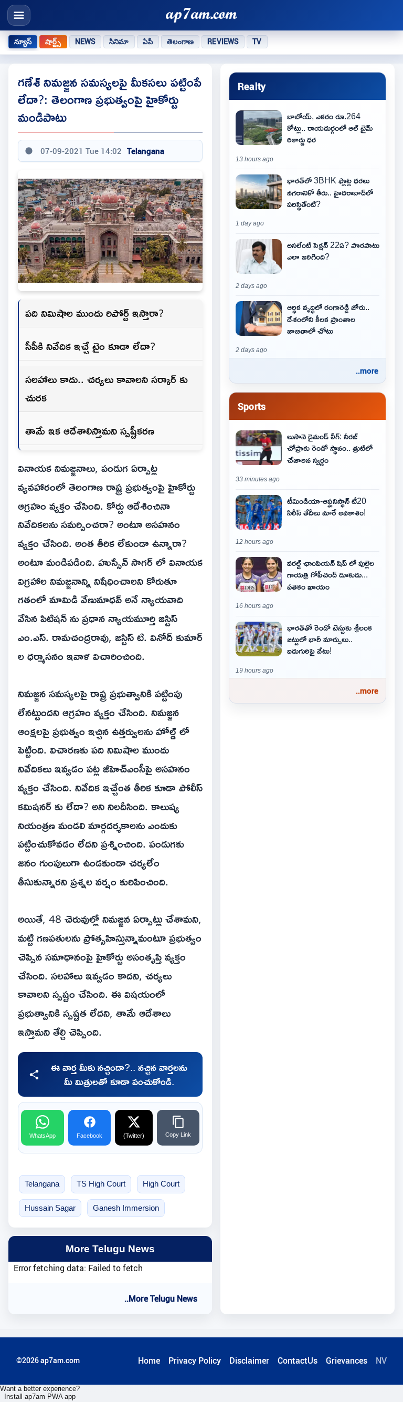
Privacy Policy (194, 1360)
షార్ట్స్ (53, 41)
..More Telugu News (160, 1298)
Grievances (346, 1360)
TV (256, 41)
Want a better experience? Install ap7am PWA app (40, 1392)
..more (367, 370)
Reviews (223, 41)
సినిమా (119, 41)
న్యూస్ (22, 41)
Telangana (145, 151)
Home (149, 1360)
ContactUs (297, 1360)
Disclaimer (249, 1360)
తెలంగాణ (180, 41)
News (85, 41)
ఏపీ (148, 41)
